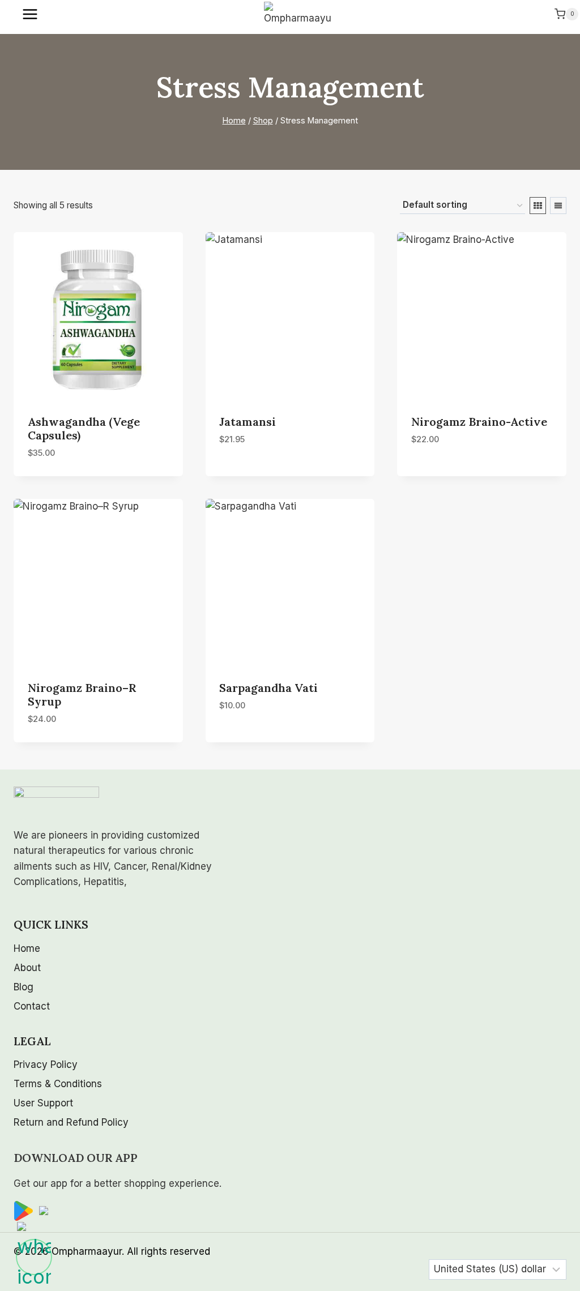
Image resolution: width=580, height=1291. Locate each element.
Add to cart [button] (247, 473)
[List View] (558, 205)
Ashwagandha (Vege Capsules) (84, 428)
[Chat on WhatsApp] (34, 1257)
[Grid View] (538, 205)
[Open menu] (31, 13)
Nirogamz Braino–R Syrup (82, 694)
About (27, 967)
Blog (23, 987)
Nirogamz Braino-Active (479, 421)
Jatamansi (247, 421)
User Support (43, 1103)
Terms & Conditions (58, 1083)
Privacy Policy (46, 1064)
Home (27, 948)
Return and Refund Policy (71, 1122)
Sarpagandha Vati (268, 688)
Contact (32, 1006)
